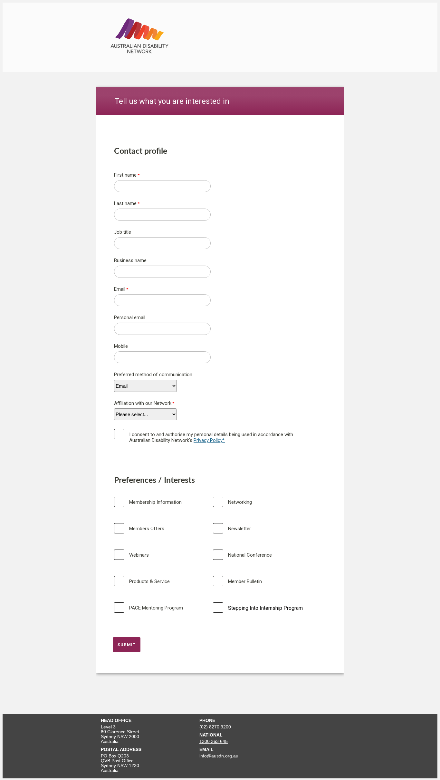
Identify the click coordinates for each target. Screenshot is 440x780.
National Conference (250, 555)
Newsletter (239, 528)
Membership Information (155, 502)
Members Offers (146, 528)
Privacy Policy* (209, 440)
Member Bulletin (245, 581)
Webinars (139, 555)
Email (119, 289)
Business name (130, 260)
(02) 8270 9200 (215, 727)
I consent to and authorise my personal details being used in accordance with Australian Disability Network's (211, 437)
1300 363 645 (213, 741)
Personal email (129, 317)
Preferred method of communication (153, 374)
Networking (240, 502)
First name (125, 175)
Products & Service (149, 581)
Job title (122, 232)
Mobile (121, 346)
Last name (125, 203)
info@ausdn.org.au (218, 756)
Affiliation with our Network (142, 403)
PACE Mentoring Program (156, 608)
